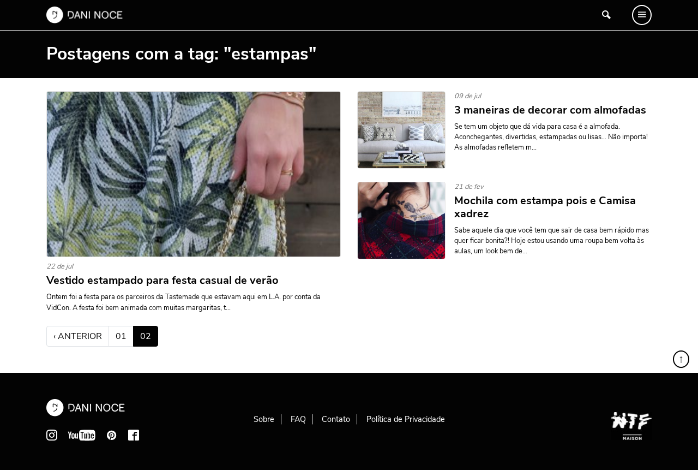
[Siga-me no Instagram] (51, 435)
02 (149, 336)
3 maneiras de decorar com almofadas (550, 110)
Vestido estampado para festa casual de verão (162, 280)
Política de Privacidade (405, 419)
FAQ (298, 419)
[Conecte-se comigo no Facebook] (133, 435)
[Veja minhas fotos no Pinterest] (111, 435)
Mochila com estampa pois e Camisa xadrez (545, 207)
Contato (336, 419)
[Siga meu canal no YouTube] (81, 435)
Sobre (264, 419)
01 (121, 336)
